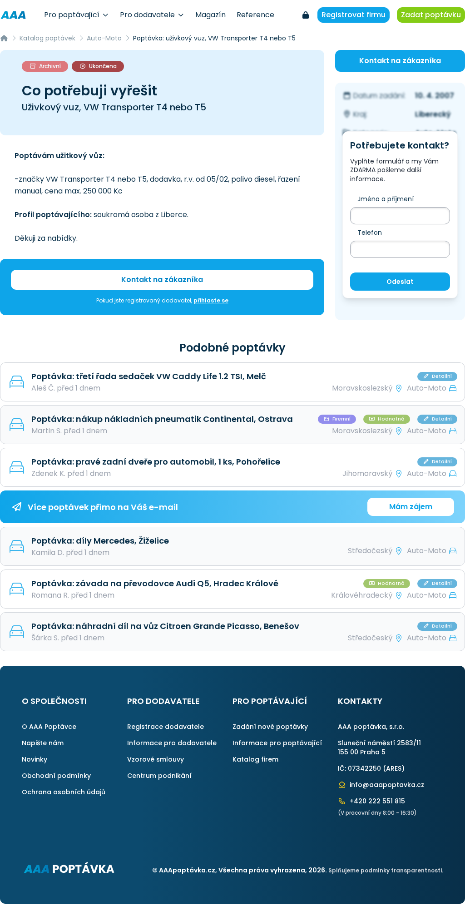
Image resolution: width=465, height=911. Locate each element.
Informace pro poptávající (277, 743)
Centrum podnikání (159, 775)
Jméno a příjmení (385, 198)
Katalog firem (255, 759)
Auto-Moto (104, 38)
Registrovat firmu (354, 15)
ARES (393, 768)
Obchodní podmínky (56, 775)
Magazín (210, 15)
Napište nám (43, 743)
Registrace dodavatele (165, 726)
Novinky (34, 759)
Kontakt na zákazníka (162, 279)
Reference (255, 15)
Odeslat (400, 281)
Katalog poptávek (47, 38)
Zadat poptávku (431, 15)
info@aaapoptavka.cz (386, 784)
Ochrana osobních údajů (63, 792)
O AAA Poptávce (49, 726)
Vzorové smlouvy (155, 759)
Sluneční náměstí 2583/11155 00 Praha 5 (379, 747)
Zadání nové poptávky (270, 726)
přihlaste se (210, 300)
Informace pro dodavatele (172, 743)
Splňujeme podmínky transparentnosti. (385, 870)
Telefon (369, 232)
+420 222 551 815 (376, 801)
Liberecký (433, 114)
